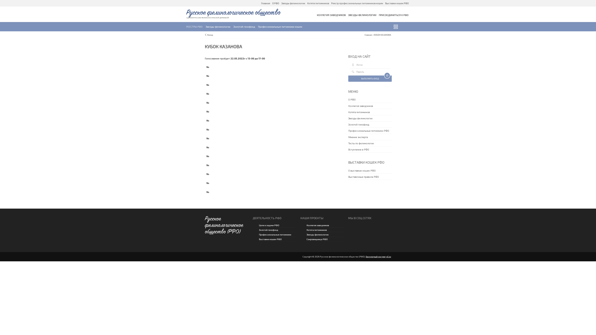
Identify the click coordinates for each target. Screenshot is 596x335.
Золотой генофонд (268, 230)
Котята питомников (317, 230)
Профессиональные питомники (275, 234)
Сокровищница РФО (317, 239)
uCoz (388, 256)
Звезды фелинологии (318, 234)
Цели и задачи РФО (269, 225)
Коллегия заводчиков (318, 225)
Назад (210, 35)
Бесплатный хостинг (376, 256)
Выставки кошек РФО (270, 239)
